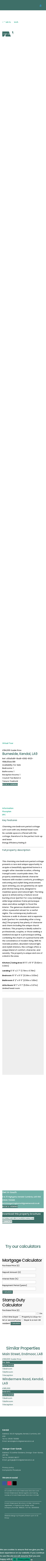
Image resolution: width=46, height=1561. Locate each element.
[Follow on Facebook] (4, 1483)
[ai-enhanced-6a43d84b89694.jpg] (23, 255)
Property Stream (25, 1516)
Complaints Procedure (11, 1470)
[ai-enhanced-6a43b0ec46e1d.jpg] (23, 675)
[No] (32, 1559)
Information (7, 808)
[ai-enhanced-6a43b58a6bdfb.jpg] (23, 94)
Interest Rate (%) (10, 1278)
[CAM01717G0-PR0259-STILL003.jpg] (23, 385)
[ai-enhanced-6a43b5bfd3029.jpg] (23, 223)
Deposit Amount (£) (11, 1272)
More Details (8, 1365)
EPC (4, 814)
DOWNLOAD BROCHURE (12, 1218)
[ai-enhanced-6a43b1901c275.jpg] (23, 159)
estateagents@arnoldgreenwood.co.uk (20, 1203)
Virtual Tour (7, 743)
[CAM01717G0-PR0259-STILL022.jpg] (23, 126)
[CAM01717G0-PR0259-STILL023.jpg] (23, 288)
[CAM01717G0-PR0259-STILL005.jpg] (23, 449)
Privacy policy (8, 1467)
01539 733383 (8, 1200)
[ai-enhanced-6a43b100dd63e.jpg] (23, 707)
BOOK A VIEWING (10, 784)
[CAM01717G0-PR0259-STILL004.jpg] (23, 417)
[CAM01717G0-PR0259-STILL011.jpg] (23, 740)
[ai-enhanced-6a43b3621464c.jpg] (23, 62)
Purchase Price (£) (10, 1265)
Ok (14, 1559)
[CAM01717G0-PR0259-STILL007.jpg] (23, 481)
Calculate (7, 1292)
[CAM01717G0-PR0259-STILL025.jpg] (23, 320)
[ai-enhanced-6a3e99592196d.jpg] (23, 578)
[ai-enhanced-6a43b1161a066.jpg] (23, 643)
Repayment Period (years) (14, 1285)
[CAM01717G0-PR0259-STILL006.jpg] (23, 546)
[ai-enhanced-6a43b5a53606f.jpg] (23, 191)
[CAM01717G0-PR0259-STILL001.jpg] (23, 352)
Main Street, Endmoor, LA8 (22, 1354)
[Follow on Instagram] (9, 1483)
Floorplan (6, 811)
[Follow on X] (15, 1483)
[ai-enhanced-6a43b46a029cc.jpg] (23, 514)
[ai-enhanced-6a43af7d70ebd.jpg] (23, 611)
